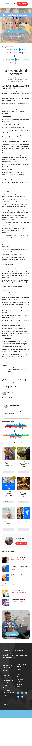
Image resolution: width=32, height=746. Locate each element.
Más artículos (21, 543)
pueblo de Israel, (23, 105)
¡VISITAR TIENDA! (12, 634)
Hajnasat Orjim (11, 370)
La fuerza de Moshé (17, 591)
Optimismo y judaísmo (18, 575)
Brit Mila (25, 368)
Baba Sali (20, 368)
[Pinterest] (18, 697)
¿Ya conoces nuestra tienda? (12, 443)
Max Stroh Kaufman (14, 405)
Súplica (13, 371)
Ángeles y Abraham (12, 368)
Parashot (21, 31)
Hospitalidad (18, 370)
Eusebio (9, 392)
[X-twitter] (26, 693)
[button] (14, 4)
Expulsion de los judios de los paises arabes (19, 567)
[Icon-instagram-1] (22, 693)
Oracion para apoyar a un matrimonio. (14, 584)
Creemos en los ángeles (18, 599)
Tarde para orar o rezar (18, 557)
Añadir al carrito (8, 472)
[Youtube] (22, 697)
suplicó (7, 173)
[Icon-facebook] (18, 693)
